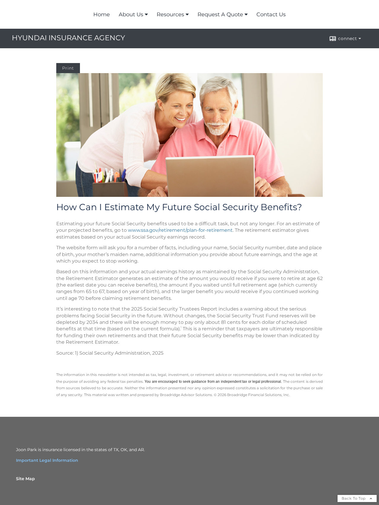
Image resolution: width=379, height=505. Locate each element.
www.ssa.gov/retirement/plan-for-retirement (180, 230)
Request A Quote (220, 14)
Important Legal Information (47, 460)
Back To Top (354, 498)
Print (68, 68)
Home (101, 14)
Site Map (25, 478)
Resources (170, 14)
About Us (131, 14)
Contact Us (271, 14)
